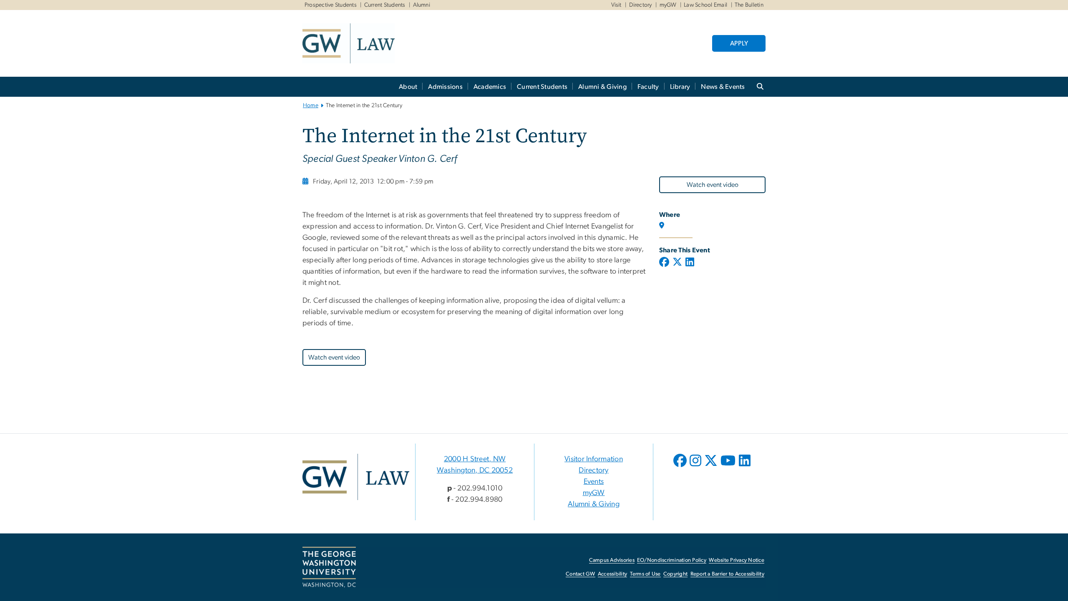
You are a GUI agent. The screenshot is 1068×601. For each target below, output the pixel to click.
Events (594, 481)
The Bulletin (749, 5)
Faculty (648, 86)
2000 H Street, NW (475, 459)
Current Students (385, 5)
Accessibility (612, 574)
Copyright (675, 574)
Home (310, 105)
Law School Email (705, 5)
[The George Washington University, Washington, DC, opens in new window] (329, 567)
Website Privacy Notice (736, 560)
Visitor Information (593, 459)
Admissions (445, 86)
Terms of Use (645, 574)
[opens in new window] (680, 466)
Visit (616, 5)
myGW (668, 5)
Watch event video (712, 184)
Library (680, 86)
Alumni (422, 5)
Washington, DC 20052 (475, 470)
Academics (490, 86)
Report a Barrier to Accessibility (727, 574)
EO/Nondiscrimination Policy (671, 560)
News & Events (723, 86)
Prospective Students (331, 5)
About (408, 86)
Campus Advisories (612, 560)
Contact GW (580, 574)
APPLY (739, 43)
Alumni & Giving (602, 86)
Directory (640, 5)
